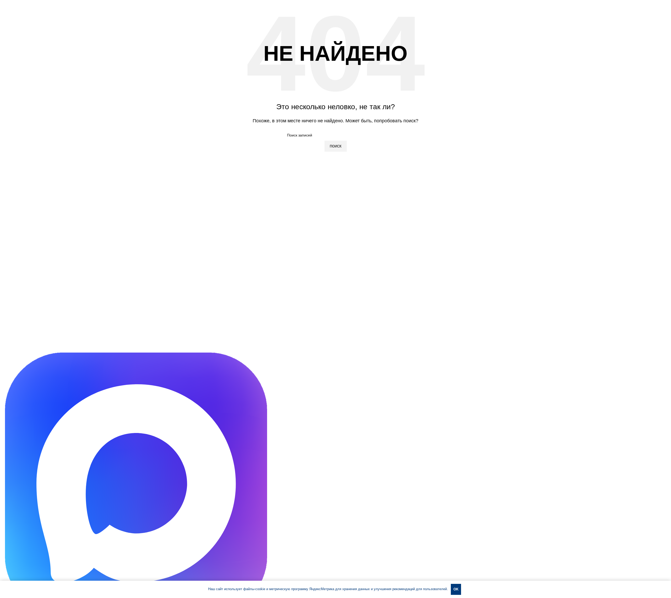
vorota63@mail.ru (20, 349)
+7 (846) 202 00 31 (57, 342)
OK (455, 589)
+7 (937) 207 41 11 (21, 342)
